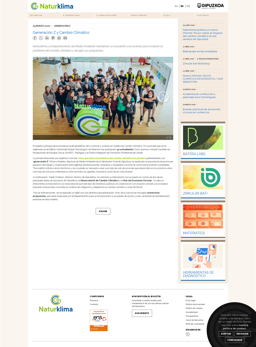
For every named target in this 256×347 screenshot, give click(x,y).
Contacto (94, 304)
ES (182, 6)
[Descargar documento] (98, 320)
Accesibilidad (192, 312)
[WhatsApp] (59, 37)
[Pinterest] (53, 37)
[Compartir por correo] (65, 37)
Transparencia (192, 316)
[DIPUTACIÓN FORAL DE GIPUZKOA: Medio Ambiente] (210, 6)
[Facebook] (35, 37)
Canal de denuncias (194, 320)
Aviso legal (191, 300)
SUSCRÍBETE (142, 313)
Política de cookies (194, 308)
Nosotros (94, 300)
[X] (41, 37)
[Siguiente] (163, 96)
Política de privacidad (195, 304)
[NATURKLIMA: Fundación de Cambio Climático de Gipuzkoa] (52, 6)
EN (188, 6)
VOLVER (103, 211)
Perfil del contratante (195, 324)
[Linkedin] (47, 37)
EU (176, 6)
